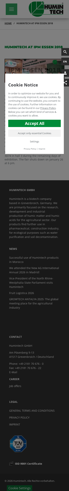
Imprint (42, 148)
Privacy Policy (48, 108)
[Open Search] (65, 52)
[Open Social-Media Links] (65, 82)
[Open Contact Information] (65, 73)
